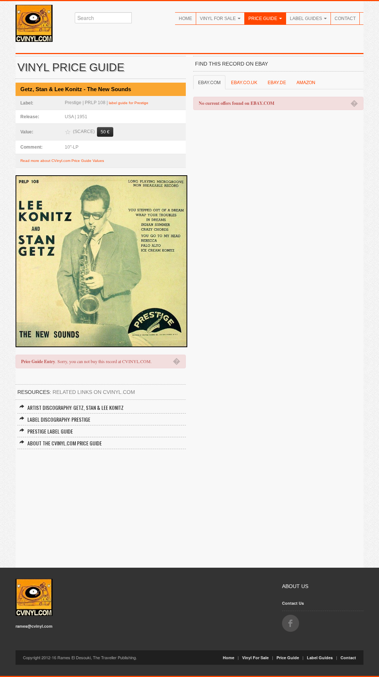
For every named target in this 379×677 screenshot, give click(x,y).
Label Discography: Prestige (58, 419)
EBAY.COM (209, 82)
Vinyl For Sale (218, 18)
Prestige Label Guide (50, 431)
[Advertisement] (101, 505)
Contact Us (293, 603)
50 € (105, 132)
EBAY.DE (277, 82)
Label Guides (306, 18)
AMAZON (305, 82)
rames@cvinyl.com (34, 626)
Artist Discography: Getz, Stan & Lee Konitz (75, 407)
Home (185, 18)
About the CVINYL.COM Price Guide (64, 443)
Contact (345, 18)
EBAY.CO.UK (244, 82)
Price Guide (263, 18)
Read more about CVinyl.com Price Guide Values (62, 161)
